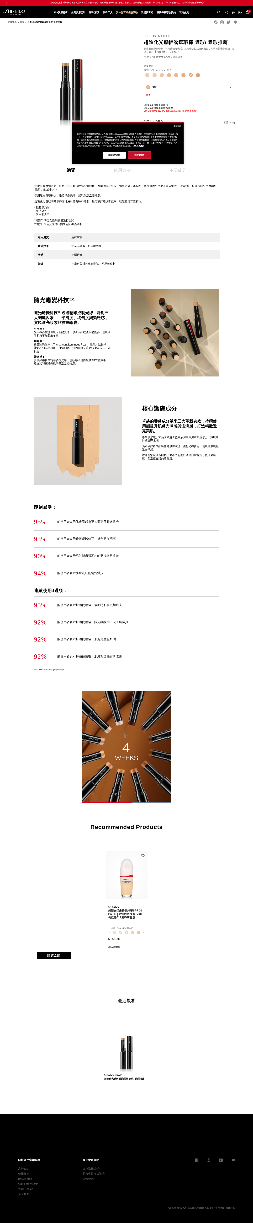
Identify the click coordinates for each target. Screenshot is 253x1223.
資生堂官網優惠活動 (127, 12)
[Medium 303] (198, 75)
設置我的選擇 (114, 155)
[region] (128, 143)
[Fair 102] (154, 75)
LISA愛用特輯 (60, 12)
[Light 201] (162, 75)
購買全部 (53, 955)
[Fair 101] (147, 75)
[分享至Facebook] (216, 22)
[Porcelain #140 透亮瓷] (133, 933)
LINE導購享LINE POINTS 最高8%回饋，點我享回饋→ (126, 2)
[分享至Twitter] (228, 22)
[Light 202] (169, 75)
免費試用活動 (78, 12)
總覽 (71, 170)
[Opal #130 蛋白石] (126, 933)
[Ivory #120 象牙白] (120, 933)
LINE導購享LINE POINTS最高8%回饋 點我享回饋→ (171, 110)
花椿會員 (184, 12)
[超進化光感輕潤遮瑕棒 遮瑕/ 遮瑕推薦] (126, 1047)
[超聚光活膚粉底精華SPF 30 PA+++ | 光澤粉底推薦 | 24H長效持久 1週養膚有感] (126, 875)
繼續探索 (177, 126)
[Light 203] (176, 75)
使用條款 (23, 1173)
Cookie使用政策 (28, 1183)
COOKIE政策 (138, 146)
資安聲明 (23, 1194)
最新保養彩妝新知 (166, 12)
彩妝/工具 (108, 12)
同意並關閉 (139, 155)
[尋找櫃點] (233, 12)
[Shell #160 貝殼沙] (139, 933)
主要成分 (178, 170)
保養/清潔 (94, 12)
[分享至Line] (235, 22)
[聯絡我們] (226, 12)
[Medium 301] (183, 75)
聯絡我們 (88, 1178)
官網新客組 (147, 12)
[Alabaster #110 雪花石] (114, 933)
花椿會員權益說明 (93, 1173)
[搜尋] (219, 12)
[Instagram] (222, 22)
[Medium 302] (191, 75)
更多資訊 (148, 65)
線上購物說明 (91, 1168)
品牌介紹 (23, 1168)
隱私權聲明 (25, 1178)
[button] (246, 3)
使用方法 (122, 170)
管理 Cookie (25, 1189)
